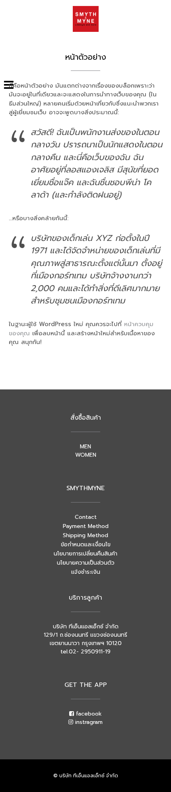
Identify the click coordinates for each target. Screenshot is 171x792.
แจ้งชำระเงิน (85, 572)
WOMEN (85, 455)
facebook (88, 714)
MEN (85, 446)
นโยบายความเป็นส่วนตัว (86, 563)
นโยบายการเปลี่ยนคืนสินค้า (85, 554)
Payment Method (86, 526)
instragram (88, 722)
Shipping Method (85, 535)
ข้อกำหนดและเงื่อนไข (86, 544)
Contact (86, 517)
